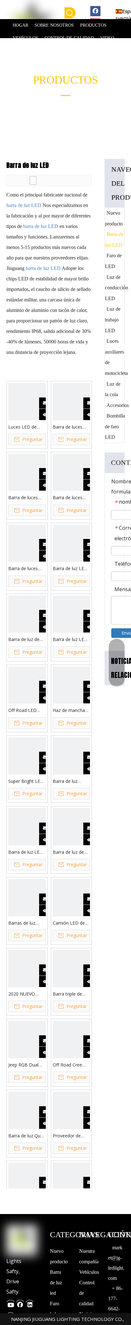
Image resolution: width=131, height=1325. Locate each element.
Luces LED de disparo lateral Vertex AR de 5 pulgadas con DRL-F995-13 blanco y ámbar (24, 427)
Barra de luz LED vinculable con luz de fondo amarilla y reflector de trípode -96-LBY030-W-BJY (71, 568)
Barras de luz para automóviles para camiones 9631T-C (26, 923)
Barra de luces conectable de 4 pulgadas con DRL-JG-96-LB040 (71, 497)
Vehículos (89, 1272)
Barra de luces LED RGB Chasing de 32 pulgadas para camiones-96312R (26, 568)
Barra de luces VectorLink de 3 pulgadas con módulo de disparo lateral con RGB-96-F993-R (24, 497)
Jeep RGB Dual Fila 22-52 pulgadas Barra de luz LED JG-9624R (23, 1065)
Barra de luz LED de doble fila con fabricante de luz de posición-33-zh (71, 639)
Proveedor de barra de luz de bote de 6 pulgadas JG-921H (71, 1136)
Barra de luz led (56, 1282)
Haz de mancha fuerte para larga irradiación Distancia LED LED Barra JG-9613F (70, 710)
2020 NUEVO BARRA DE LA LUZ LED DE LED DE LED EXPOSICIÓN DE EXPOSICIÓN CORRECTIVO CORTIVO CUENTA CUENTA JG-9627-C (26, 994)
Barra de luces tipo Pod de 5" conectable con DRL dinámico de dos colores (70, 427)
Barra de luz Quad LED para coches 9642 (26, 1136)
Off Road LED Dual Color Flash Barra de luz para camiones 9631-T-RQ (26, 710)
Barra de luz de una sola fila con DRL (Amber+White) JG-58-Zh (25, 639)
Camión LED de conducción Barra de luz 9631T (71, 923)
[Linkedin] (29, 1303)
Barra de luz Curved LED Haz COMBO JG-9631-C (71, 781)
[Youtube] (10, 1303)
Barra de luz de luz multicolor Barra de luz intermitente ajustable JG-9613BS (68, 852)
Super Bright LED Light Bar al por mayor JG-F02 (26, 781)
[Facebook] (95, 11)
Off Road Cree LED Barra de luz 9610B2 (70, 1065)
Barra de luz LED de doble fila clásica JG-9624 (25, 852)
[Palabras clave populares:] (70, 12)
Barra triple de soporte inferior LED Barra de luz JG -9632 (70, 994)
